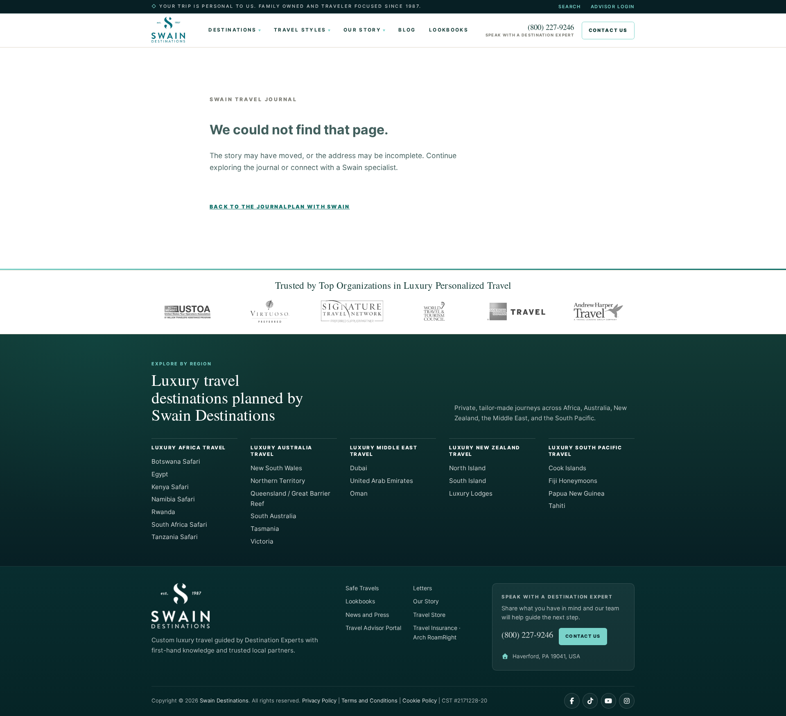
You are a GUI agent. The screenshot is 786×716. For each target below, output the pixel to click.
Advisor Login (613, 6)
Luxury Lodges (470, 493)
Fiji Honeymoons (573, 481)
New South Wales (276, 468)
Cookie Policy (419, 700)
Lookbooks (448, 30)
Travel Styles (300, 30)
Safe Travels (362, 588)
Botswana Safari (175, 461)
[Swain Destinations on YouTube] (609, 701)
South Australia (273, 516)
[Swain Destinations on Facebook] (572, 701)
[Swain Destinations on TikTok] (590, 701)
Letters (422, 588)
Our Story (362, 30)
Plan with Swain (319, 207)
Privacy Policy (319, 700)
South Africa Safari (179, 524)
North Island (467, 468)
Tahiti (557, 506)
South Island (467, 481)
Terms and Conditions (369, 700)
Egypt (159, 474)
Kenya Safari (170, 487)
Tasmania (265, 528)
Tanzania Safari (174, 537)
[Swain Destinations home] (171, 29)
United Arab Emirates (381, 481)
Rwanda (163, 512)
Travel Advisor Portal (373, 627)
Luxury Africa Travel (188, 448)
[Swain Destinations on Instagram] (627, 701)
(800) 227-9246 (551, 27)
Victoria (262, 541)
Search (569, 6)
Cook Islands (567, 468)
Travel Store (429, 614)
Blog (407, 30)
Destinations (232, 30)
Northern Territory (278, 481)
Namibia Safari (173, 499)
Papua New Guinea (577, 493)
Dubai (358, 468)
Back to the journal (249, 207)
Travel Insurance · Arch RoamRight (437, 632)
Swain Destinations (224, 700)
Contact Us (608, 30)
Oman (359, 493)
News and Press (367, 614)
